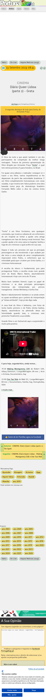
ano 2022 (17, 549)
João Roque (14, 104)
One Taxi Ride (12, 379)
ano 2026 (29, 553)
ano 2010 (17, 537)
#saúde (31, 477)
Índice (4, 9)
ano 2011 (28, 537)
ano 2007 (17, 533)
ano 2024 (6, 553)
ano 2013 (5, 541)
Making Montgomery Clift (18, 369)
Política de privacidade (36, 669)
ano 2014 (17, 541)
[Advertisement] (23, 36)
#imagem (18, 472)
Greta (34, 165)
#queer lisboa (7, 477)
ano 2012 (40, 537)
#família (5, 481)
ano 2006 (6, 533)
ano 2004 (17, 529)
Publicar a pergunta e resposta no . (20, 650)
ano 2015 (28, 541)
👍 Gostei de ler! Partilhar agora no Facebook (23, 437)
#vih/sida (21, 477)
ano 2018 (17, 545)
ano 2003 (6, 529)
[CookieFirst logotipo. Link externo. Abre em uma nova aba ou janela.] (3, 671)
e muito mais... (8, 390)
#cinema (29, 472)
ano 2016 (39, 541)
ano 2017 (5, 545)
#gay (38, 472)
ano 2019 (17, 481)
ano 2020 (40, 545)
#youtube (6, 472)
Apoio (19, 9)
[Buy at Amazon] (23, 616)
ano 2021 (6, 549)
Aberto (26, 9)
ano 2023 (29, 549)
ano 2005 (29, 529)
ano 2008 (29, 533)
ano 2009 (6, 537)
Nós (33, 9)
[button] (4, 152)
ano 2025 (17, 553)
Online (11, 9)
